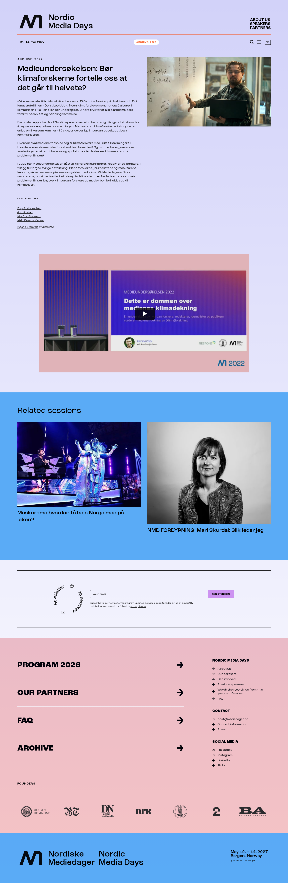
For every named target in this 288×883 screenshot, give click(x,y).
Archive (142, 42)
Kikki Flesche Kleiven (30, 220)
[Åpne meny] (259, 42)
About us (260, 20)
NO (268, 42)
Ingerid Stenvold (27, 226)
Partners (260, 28)
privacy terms (138, 606)
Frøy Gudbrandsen (29, 208)
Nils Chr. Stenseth (29, 216)
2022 (153, 42)
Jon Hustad (25, 212)
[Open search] (251, 42)
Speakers (260, 24)
